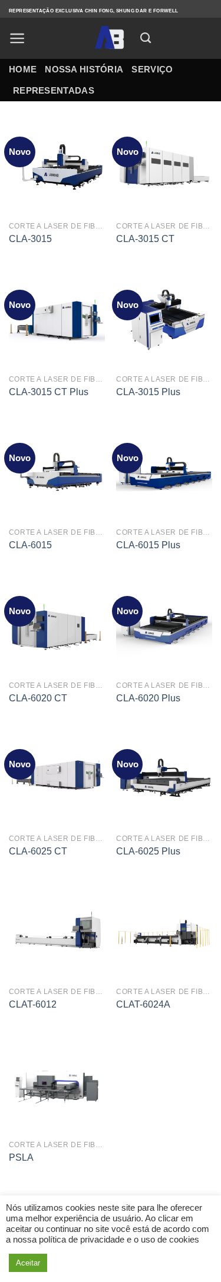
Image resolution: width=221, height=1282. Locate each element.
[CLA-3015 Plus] (164, 320)
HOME (23, 69)
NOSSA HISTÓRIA (84, 69)
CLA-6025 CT (38, 851)
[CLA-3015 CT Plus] (57, 320)
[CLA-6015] (57, 473)
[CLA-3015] (57, 167)
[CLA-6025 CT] (57, 779)
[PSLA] (57, 1086)
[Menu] (17, 38)
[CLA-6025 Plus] (164, 779)
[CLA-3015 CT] (164, 167)
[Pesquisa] (145, 38)
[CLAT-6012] (57, 932)
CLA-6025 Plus (148, 851)
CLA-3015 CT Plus (48, 392)
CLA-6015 (30, 545)
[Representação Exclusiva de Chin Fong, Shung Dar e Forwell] (110, 38)
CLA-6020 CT (38, 698)
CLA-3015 (30, 239)
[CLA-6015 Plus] (164, 473)
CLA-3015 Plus (148, 392)
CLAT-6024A (143, 1004)
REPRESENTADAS (53, 90)
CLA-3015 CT (145, 239)
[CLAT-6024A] (164, 932)
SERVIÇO (152, 69)
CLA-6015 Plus (148, 545)
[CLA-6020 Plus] (164, 626)
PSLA (21, 1157)
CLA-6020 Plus (148, 698)
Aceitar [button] (28, 1262)
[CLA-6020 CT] (57, 626)
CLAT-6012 (33, 1004)
